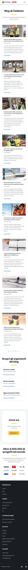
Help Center (5, 552)
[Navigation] (25, 2)
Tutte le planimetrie (7, 502)
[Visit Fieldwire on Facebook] (21, 566)
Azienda (4, 530)
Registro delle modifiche (8, 538)
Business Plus (5, 505)
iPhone (4, 488)
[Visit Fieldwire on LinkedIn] (25, 566)
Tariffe (4, 499)
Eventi (3, 536)
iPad (3, 491)
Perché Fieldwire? (6, 541)
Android (4, 494)
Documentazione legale (8, 519)
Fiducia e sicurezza (7, 522)
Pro (3, 511)
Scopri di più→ (7, 55)
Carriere (4, 533)
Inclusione (4, 544)
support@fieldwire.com (8, 555)
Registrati (14, 433)
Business (4, 508)
